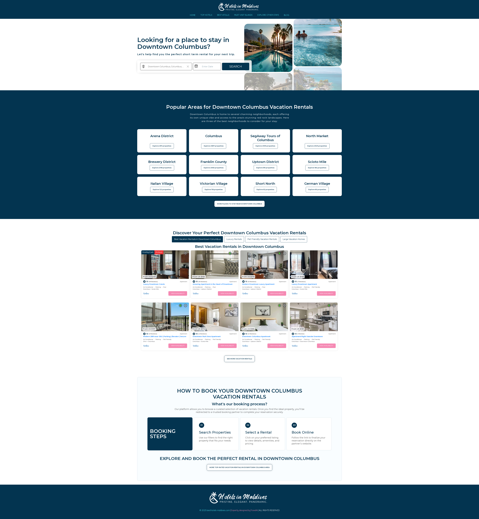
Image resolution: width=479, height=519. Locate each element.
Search (235, 66)
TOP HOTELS (206, 15)
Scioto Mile (155, 289)
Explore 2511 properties (162, 146)
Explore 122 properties (162, 189)
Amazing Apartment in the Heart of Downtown (213, 284)
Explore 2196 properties (162, 168)
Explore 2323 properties (317, 146)
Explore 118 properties (214, 189)
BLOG (286, 15)
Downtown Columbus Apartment (256, 336)
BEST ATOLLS (223, 15)
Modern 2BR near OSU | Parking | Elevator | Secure (164, 336)
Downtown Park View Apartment (207, 336)
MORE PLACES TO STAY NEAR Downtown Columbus (239, 204)
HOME (192, 15)
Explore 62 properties (265, 189)
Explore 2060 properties (214, 168)
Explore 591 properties (265, 168)
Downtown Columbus (307, 341)
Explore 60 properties (317, 189)
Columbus (146, 289)
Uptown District (206, 289)
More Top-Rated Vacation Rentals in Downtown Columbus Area (239, 467)
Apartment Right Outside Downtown (307, 336)
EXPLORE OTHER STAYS (268, 15)
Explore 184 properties (317, 168)
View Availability (178, 293)
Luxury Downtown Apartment (304, 284)
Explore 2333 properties (265, 146)
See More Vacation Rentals (239, 359)
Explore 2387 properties (214, 146)
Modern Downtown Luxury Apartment (258, 284)
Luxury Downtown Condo (154, 284)
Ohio (144, 341)
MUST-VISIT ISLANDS (243, 15)
